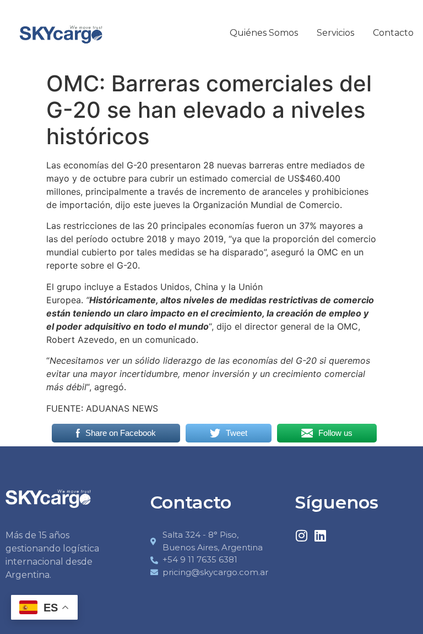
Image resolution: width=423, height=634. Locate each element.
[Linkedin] (320, 535)
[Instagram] (301, 535)
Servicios (335, 33)
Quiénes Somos (264, 33)
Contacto (393, 33)
